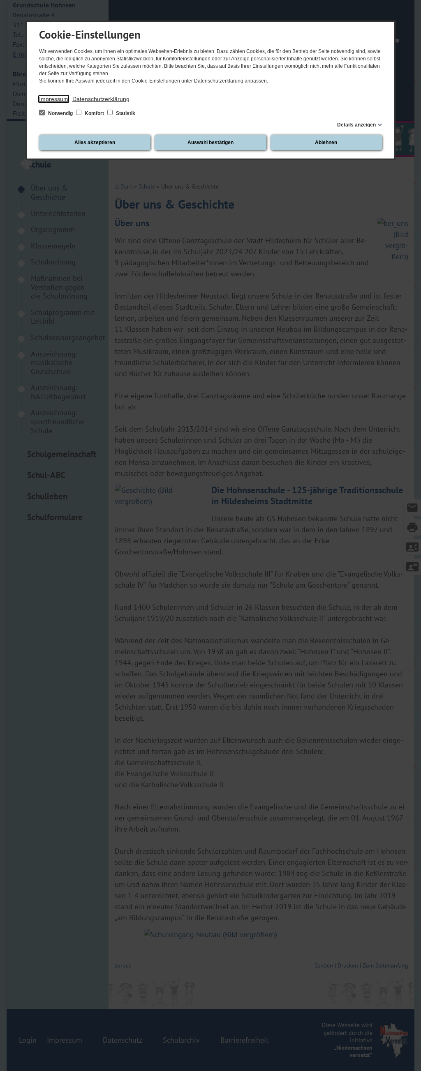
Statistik (125, 113)
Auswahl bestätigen (210, 142)
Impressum (53, 99)
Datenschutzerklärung (101, 99)
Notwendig (60, 113)
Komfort (94, 113)
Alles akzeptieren (94, 142)
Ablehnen (326, 142)
